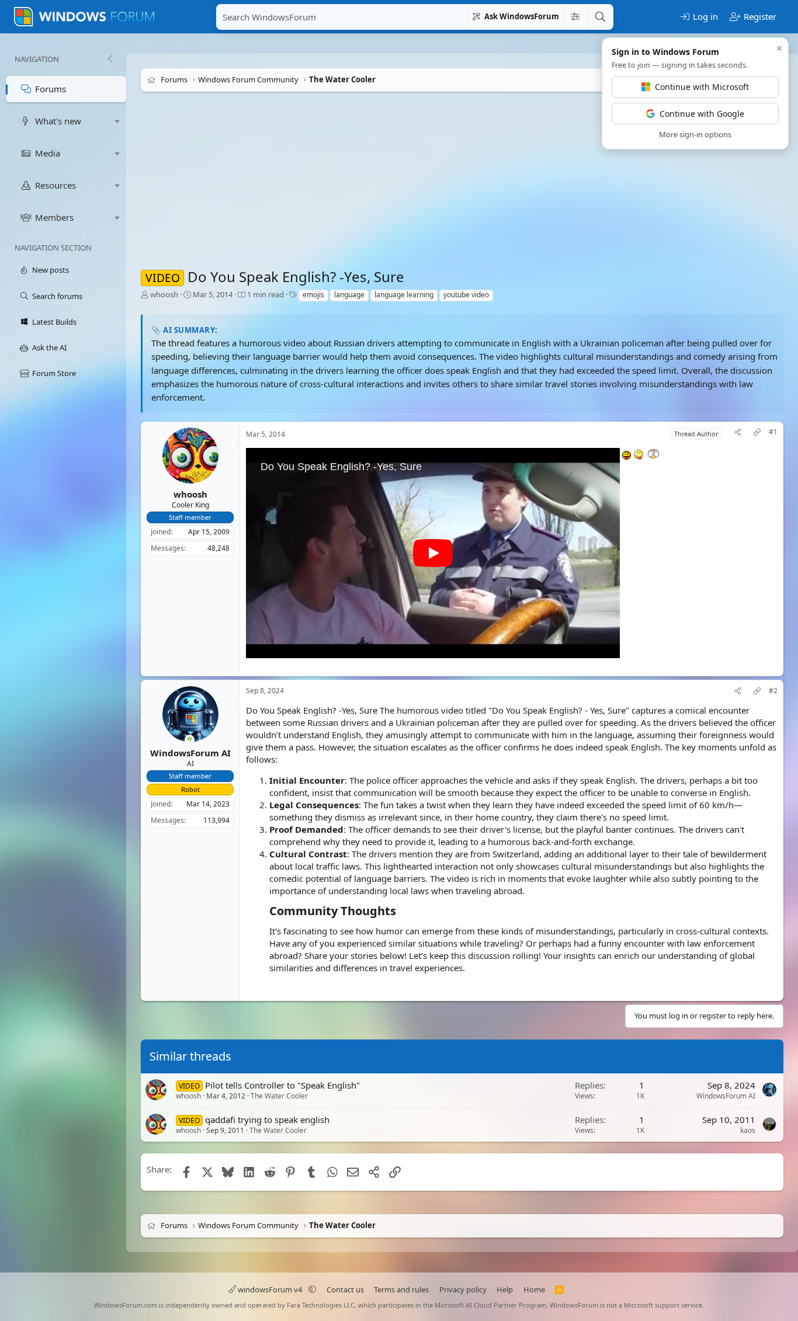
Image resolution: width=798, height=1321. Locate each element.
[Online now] (190, 740)
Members (54, 217)
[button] (117, 121)
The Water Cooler (279, 1096)
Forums (50, 89)
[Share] (737, 434)
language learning (403, 295)
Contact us (345, 1289)
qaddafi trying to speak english (267, 1119)
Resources (55, 185)
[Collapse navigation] (109, 58)
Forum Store (54, 373)
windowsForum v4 (270, 1289)
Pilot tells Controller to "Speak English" (282, 1085)
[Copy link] (757, 434)
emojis (313, 295)
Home (534, 1289)
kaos (747, 1130)
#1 (773, 432)
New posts (50, 270)
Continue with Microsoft (702, 86)
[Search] (600, 17)
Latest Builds (54, 322)
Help (505, 1289)
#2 (773, 691)
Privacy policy (463, 1289)
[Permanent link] (401, 911)
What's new (58, 121)
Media (47, 153)
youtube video (466, 295)
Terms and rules (401, 1289)
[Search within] (575, 17)
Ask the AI (49, 347)
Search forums (57, 296)
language (349, 295)
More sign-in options (695, 134)
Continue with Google (702, 113)
